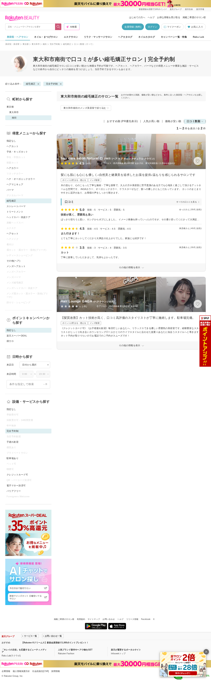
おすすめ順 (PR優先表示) (122, 121)
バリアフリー (14, 491)
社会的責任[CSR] (40, 671)
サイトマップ (94, 619)
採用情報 (55, 671)
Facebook (146, 619)
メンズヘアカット (16, 266)
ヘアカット (12, 146)
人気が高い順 (151, 121)
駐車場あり (12, 458)
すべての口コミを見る (186, 202)
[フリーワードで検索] (58, 26)
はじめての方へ (137, 17)
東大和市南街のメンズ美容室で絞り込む (84, 108)
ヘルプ (151, 17)
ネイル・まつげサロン (46, 37)
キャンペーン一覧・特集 (174, 37)
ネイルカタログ (146, 37)
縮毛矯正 (67, 44)
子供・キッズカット (17, 151)
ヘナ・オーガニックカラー (21, 179)
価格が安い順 (173, 121)
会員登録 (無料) (132, 26)
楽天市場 (200, 9)
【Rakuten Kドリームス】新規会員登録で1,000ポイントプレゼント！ (55, 642)
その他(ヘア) (13, 260)
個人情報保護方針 (21, 671)
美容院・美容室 (12, 44)
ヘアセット (12, 233)
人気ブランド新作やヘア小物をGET (75, 649)
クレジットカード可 (17, 474)
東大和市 (36, 44)
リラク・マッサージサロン (98, 37)
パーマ (10, 190)
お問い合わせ (109, 619)
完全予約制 (55, 44)
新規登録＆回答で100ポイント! (152, 9)
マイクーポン (174, 26)
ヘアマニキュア (15, 184)
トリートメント (15, 211)
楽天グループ (176, 9)
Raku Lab (198, 37)
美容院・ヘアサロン (17, 37)
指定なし (11, 140)
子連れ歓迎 (12, 442)
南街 (45, 44)
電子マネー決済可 (16, 485)
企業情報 (6, 671)
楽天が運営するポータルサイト (126, 649)
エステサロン (71, 37)
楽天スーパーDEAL (17, 335)
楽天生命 (189, 9)
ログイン (152, 26)
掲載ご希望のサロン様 (194, 17)
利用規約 (81, 619)
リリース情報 (132, 619)
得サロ (10, 341)
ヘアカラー (12, 168)
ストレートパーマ (16, 206)
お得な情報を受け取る (168, 17)
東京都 (26, 44)
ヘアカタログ (125, 37)
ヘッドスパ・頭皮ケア (18, 217)
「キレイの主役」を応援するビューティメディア (24, 650)
